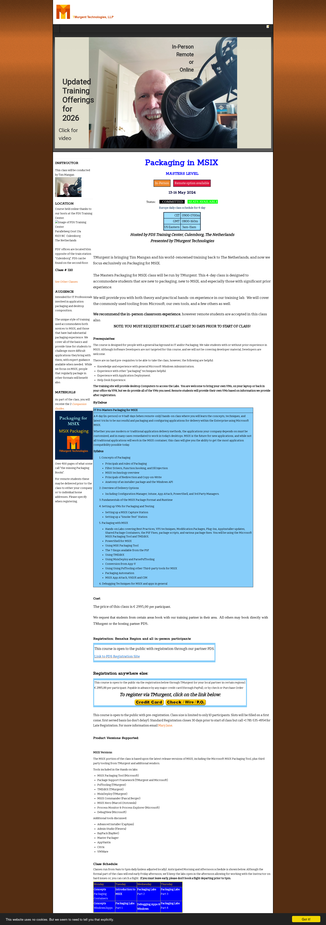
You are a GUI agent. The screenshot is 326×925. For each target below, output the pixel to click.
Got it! (306, 919)
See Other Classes (13, 281)
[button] (163, 92)
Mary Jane (188, 670)
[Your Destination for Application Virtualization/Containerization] (48, 12)
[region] (163, 92)
